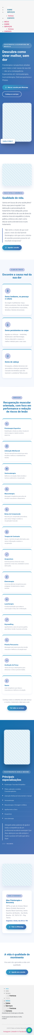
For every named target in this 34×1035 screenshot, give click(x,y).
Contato (10, 18)
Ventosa (11, 29)
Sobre (6, 24)
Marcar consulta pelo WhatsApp (18, 87)
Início (6, 22)
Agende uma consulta (18, 972)
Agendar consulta (13, 247)
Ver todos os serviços (17, 708)
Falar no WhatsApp (17, 927)
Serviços (11, 12)
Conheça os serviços (12, 94)
